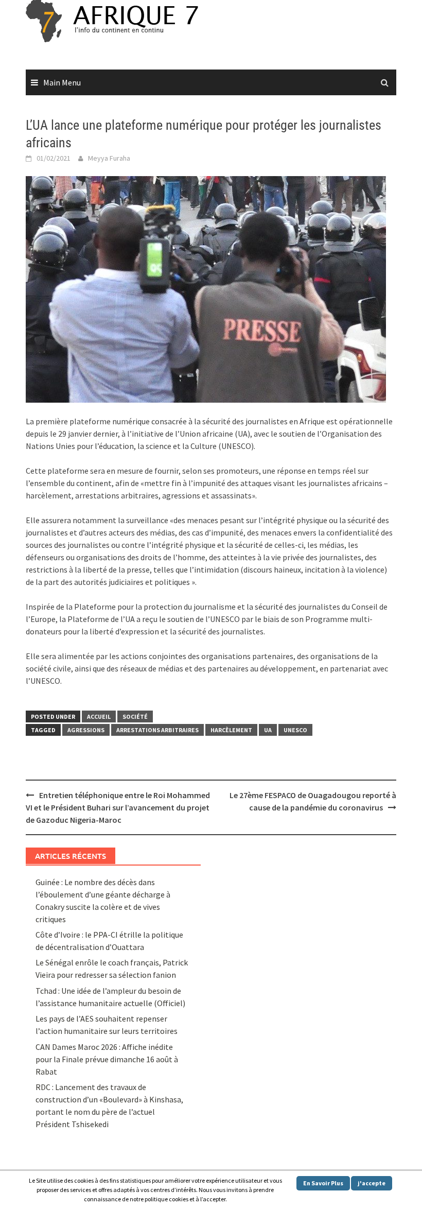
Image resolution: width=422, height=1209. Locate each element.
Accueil (99, 716)
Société (135, 716)
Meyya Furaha (109, 158)
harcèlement (231, 730)
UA (268, 730)
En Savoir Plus (323, 1183)
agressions (85, 730)
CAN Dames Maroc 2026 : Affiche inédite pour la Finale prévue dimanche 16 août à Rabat (107, 1059)
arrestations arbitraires (157, 730)
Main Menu (62, 82)
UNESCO (295, 730)
